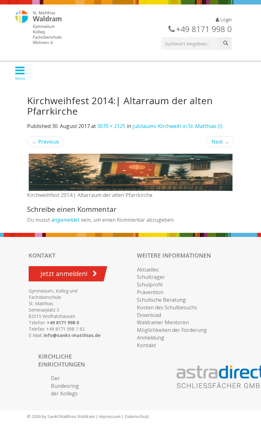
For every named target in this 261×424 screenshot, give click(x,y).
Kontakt (146, 345)
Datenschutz (137, 416)
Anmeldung (150, 337)
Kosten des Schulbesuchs (167, 307)
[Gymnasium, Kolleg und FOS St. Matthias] (44, 28)
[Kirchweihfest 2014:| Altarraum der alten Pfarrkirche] (130, 172)
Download (149, 315)
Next (220, 141)
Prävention (150, 292)
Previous (45, 141)
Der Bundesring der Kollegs (65, 386)
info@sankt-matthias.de (72, 335)
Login (225, 20)
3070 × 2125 (111, 126)
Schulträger (151, 276)
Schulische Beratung (161, 299)
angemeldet (65, 219)
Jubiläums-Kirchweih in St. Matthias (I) (177, 126)
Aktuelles (148, 269)
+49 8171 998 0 (63, 323)
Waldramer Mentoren (163, 322)
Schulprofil (149, 284)
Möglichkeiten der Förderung (172, 329)
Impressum (110, 416)
